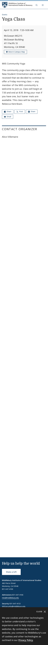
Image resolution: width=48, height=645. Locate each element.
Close (39, 611)
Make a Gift (11, 572)
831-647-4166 (17, 595)
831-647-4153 (15, 603)
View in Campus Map (16, 52)
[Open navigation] (43, 5)
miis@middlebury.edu (10, 598)
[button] (37, 5)
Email (8, 116)
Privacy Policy (25, 640)
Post (21, 111)
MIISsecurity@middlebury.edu (13, 606)
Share (8, 111)
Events (4, 14)
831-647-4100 (7, 589)
